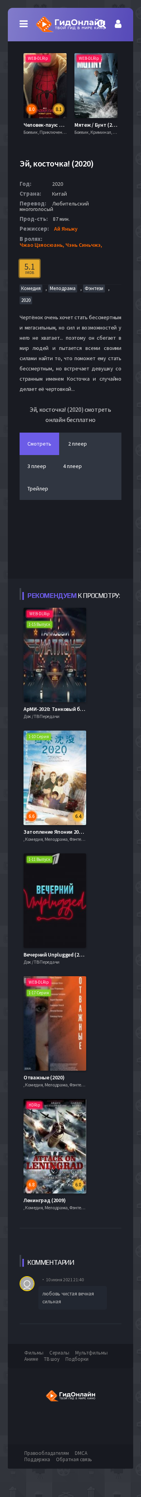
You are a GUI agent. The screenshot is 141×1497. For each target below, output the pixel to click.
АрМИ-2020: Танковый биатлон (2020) (68, 708)
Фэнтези (94, 288)
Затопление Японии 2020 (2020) (61, 831)
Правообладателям (46, 1453)
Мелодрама (63, 288)
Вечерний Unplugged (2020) (56, 954)
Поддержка (37, 1459)
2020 (26, 300)
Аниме (31, 1359)
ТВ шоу (52, 1359)
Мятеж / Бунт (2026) (97, 124)
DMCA (81, 1453)
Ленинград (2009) (44, 1200)
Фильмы (33, 1352)
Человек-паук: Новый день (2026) (63, 124)
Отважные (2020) (44, 1077)
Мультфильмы (91, 1352)
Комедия (31, 288)
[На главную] (70, 24)
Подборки (77, 1359)
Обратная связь (74, 1459)
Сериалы (59, 1352)
